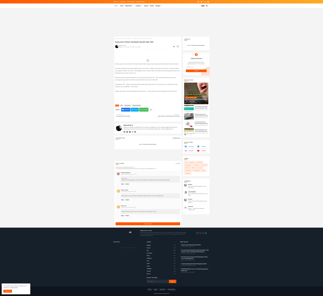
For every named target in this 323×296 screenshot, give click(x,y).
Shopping (161, 258)
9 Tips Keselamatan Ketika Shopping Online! (201, 122)
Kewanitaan (204, 165)
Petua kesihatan (128, 38)
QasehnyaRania (125, 172)
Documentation (140, 1)
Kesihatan (196, 165)
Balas (122, 184)
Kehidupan (199, 162)
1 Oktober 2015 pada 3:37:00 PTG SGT (129, 191)
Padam (127, 184)
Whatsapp (144, 109)
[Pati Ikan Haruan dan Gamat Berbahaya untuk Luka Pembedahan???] (189, 116)
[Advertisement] (161, 22)
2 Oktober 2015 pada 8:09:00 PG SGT (128, 207)
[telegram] (127, 132)
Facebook (126, 109)
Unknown (123, 206)
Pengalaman (188, 170)
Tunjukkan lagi (176, 138)
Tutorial (161, 271)
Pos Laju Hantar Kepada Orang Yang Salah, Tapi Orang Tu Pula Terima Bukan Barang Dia (201, 109)
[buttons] (198, 1)
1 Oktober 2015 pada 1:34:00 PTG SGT (129, 174)
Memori (194, 167)
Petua (161, 255)
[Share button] (151, 110)
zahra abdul (124, 190)
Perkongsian (197, 170)
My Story (200, 167)
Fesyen (161, 247)
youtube (204, 150)
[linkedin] (135, 132)
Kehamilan (127, 105)
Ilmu (186, 162)
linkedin (204, 146)
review (161, 273)
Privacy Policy (131, 1)
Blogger (158, 5)
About (155, 289)
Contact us (123, 1)
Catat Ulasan (148, 224)
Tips (161, 260)
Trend (161, 266)
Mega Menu (128, 5)
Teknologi (187, 173)
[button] (203, 6)
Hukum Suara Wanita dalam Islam (191, 245)
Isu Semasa (161, 253)
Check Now (13, 287)
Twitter (136, 109)
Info (121, 105)
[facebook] (124, 132)
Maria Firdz (128, 125)
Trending (161, 268)
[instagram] (132, 132)
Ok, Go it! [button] (7, 291)
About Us (115, 1)
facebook (191, 146)
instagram (191, 150)
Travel (161, 263)
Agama (146, 5)
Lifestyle (138, 5)
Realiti (203, 170)
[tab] (121, 5)
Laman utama (118, 38)
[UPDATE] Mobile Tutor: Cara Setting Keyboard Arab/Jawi (201, 131)
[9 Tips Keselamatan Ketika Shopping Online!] (189, 124)
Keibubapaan (188, 165)
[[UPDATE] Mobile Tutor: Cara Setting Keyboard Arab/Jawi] (189, 131)
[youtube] (130, 132)
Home (122, 5)
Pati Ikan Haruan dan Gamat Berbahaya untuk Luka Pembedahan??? (201, 116)
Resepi (152, 5)
